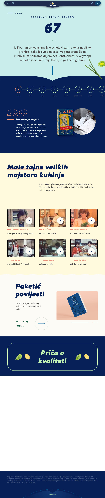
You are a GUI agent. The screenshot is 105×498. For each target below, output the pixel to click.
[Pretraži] (13, 3)
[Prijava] (92, 3)
